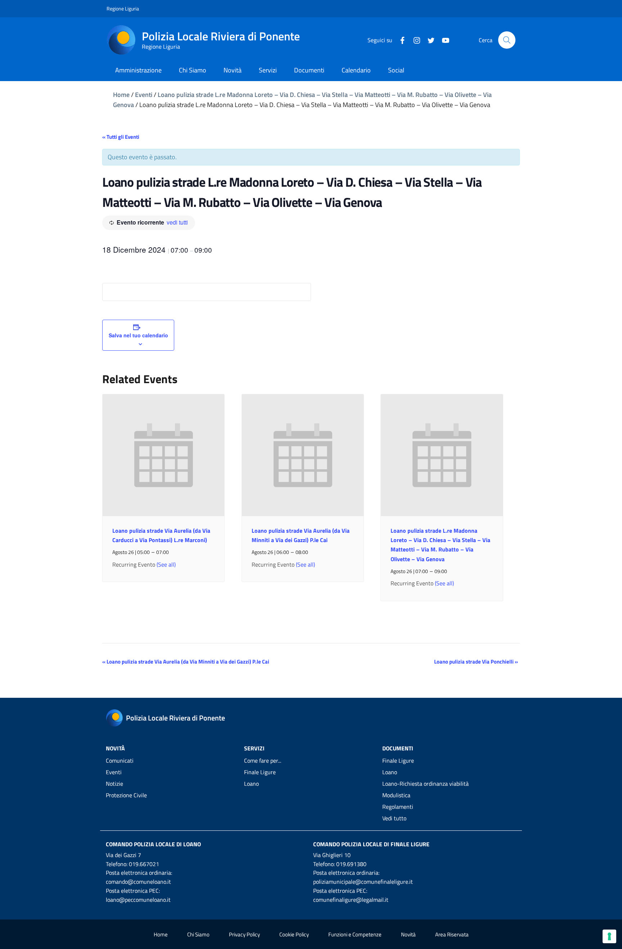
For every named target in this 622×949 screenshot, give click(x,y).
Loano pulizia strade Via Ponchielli (476, 661)
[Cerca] (506, 40)
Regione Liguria (123, 8)
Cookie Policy (294, 934)
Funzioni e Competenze (355, 934)
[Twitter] (428, 39)
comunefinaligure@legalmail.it (350, 899)
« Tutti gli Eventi (120, 137)
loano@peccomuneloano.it (138, 899)
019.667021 (144, 864)
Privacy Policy (244, 934)
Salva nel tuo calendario (138, 335)
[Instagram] (414, 39)
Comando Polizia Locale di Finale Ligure (371, 844)
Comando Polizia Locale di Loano (153, 844)
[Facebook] (399, 39)
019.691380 (351, 864)
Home (121, 94)
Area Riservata (452, 934)
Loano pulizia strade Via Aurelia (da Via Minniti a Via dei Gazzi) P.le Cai (185, 661)
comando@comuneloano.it (138, 881)
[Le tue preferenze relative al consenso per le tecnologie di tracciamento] (609, 936)
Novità (408, 934)
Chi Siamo (198, 934)
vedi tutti (177, 222)
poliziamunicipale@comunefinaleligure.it (363, 881)
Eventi (143, 94)
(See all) (166, 564)
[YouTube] (443, 39)
